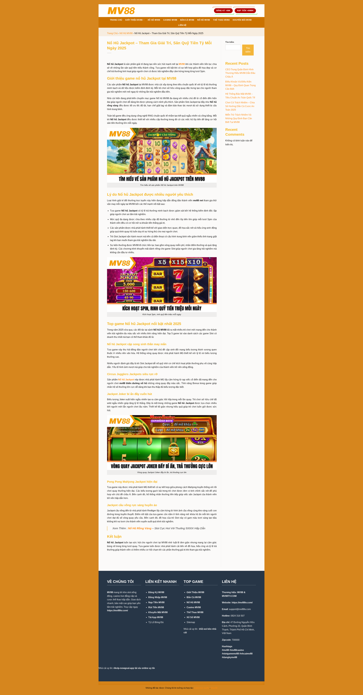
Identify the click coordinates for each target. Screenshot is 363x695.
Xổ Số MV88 (154, 20)
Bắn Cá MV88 (187, 20)
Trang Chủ (112, 33)
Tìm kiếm (229, 42)
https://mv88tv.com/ (117, 610)
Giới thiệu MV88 (134, 20)
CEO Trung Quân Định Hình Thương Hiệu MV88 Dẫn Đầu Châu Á (240, 73)
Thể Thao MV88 (221, 20)
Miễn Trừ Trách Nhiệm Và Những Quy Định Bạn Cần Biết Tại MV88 (238, 118)
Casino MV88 (170, 20)
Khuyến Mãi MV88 (242, 20)
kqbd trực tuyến (201, 688)
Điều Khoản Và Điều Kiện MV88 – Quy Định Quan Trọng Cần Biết (240, 85)
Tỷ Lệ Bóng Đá (155, 622)
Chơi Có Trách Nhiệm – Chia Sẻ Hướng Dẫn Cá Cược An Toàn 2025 (240, 106)
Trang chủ (116, 20)
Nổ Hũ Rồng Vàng (139, 528)
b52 (201, 629)
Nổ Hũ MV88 (203, 20)
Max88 (214, 688)
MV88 (110, 592)
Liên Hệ (182, 25)
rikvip (116, 668)
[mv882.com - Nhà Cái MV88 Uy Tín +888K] (121, 11)
